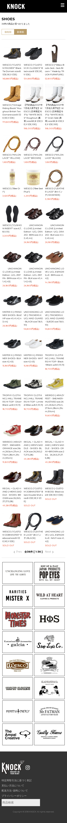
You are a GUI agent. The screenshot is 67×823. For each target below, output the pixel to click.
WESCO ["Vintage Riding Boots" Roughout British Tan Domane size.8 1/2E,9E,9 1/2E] (12, 111)
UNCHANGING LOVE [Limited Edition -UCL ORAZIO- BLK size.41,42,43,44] (54, 231)
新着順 (20, 31)
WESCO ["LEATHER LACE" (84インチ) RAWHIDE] (54, 191)
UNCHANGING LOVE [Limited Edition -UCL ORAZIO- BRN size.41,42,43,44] (33, 231)
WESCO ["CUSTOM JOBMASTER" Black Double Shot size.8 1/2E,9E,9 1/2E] (33, 495)
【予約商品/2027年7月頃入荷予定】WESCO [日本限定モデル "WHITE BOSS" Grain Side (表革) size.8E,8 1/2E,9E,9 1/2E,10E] (54, 115)
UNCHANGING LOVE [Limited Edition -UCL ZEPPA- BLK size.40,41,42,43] (33, 275)
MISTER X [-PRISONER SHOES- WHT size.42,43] (33, 358)
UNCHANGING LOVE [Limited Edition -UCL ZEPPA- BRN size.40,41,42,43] (12, 275)
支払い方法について (13, 785)
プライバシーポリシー (14, 795)
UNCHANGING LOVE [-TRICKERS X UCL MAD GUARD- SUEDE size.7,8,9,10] (54, 318)
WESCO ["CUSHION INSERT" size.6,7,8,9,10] (12, 228)
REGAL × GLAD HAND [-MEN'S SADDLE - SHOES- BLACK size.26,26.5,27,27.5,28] (33, 448)
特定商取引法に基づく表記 (17, 780)
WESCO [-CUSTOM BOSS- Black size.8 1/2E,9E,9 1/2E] (54, 491)
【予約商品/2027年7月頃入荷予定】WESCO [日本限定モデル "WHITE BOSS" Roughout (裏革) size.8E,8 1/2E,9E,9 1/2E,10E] (33, 115)
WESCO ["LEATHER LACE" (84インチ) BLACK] (33, 534)
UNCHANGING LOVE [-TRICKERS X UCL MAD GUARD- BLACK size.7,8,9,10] (33, 318)
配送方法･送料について (15, 790)
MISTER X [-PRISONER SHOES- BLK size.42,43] (12, 358)
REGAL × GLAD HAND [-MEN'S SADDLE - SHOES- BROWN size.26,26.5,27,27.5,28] (12, 495)
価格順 (7, 31)
